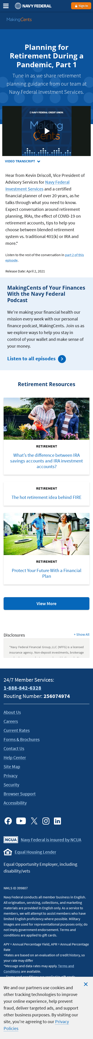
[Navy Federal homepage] (32, 6)
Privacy (10, 775)
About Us (12, 712)
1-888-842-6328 (22, 687)
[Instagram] (45, 820)
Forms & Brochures (22, 739)
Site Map (12, 766)
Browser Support (20, 793)
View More (57, 605)
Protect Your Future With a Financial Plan (46, 573)
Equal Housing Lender (35, 852)
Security (11, 784)
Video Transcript (32, 161)
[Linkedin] (57, 820)
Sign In (83, 6)
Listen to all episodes (31, 358)
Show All (81, 634)
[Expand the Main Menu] (6, 6)
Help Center (15, 757)
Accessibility (15, 803)
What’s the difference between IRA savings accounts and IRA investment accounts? (46, 460)
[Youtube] (21, 820)
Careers (11, 721)
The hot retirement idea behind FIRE (46, 497)
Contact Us (14, 748)
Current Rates (17, 730)
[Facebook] (8, 820)
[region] (46, 1008)
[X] (34, 820)
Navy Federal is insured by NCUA (51, 839)
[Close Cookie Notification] (85, 984)
